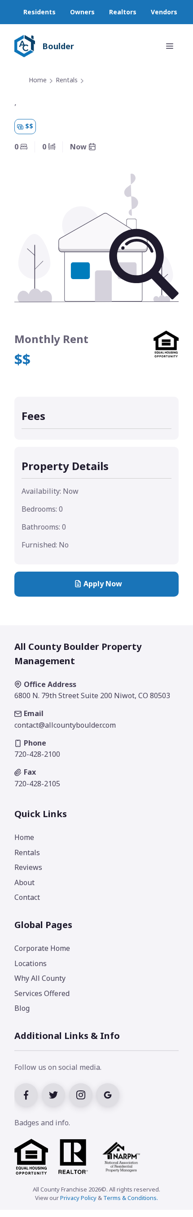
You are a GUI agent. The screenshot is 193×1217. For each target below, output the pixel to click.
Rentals (67, 80)
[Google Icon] (109, 1094)
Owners (82, 12)
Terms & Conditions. (130, 1198)
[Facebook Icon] (28, 1094)
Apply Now (102, 584)
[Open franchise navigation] (170, 46)
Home (38, 80)
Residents (39, 12)
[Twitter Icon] (55, 1094)
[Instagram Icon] (82, 1094)
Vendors (164, 12)
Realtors (122, 12)
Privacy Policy (78, 1198)
